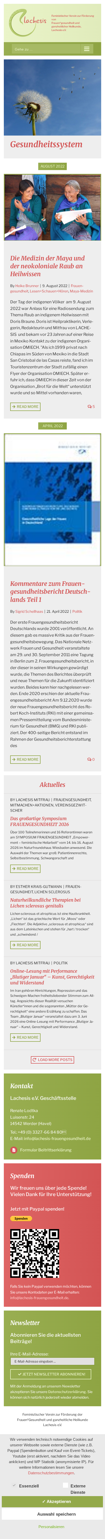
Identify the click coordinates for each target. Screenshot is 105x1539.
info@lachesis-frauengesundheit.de (57, 1138)
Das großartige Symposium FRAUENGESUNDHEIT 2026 (39, 821)
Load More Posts (55, 1059)
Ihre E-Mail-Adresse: (29, 1354)
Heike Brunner (27, 286)
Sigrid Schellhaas (29, 611)
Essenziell (29, 1486)
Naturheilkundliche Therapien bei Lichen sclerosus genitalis (45, 903)
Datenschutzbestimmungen (51, 1473)
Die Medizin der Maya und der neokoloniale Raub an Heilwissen (47, 266)
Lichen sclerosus (52, 892)
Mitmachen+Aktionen (32, 805)
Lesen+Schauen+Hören (49, 291)
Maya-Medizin (81, 291)
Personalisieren (51, 1527)
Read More (27, 406)
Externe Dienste (78, 1486)
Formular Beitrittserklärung (46, 1150)
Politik (77, 611)
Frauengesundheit (72, 800)
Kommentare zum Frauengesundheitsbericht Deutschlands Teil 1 (50, 591)
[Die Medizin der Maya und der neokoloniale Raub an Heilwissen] (52, 207)
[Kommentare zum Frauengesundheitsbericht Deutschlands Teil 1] (52, 500)
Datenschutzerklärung (67, 1391)
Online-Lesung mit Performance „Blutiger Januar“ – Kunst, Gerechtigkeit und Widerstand (52, 977)
